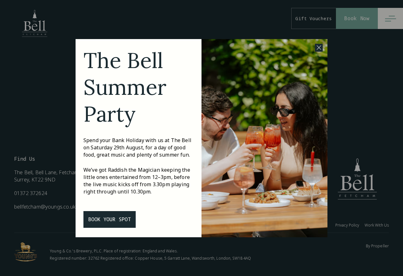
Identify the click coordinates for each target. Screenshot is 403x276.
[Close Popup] (319, 48)
